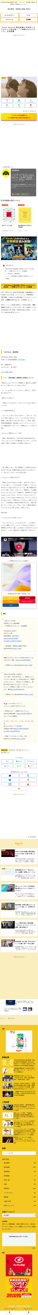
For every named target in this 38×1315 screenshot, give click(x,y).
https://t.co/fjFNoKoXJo (17, 689)
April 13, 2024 (28, 694)
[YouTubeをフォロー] (25, 194)
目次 (7, 265)
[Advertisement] (19, 55)
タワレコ (10, 598)
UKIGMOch (15, 170)
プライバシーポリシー (10, 1309)
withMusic (12, 750)
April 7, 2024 (17, 648)
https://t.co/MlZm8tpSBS (21, 728)
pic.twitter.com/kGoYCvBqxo (12, 641)
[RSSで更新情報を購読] (28, 194)
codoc (33, 1247)
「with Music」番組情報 (13, 273)
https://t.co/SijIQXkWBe (11, 638)
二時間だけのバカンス (23, 750)
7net (11, 605)
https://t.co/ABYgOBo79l (24, 713)
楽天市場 (27, 598)
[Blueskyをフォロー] (18, 194)
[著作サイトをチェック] (13, 194)
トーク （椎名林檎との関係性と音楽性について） (20, 276)
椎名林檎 (5, 750)
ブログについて (28, 1309)
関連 (7, 278)
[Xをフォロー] (15, 194)
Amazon (10, 601)
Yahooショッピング (27, 601)
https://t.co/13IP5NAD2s (23, 660)
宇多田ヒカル (6, 752)
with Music (21, 359)
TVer (2, 372)
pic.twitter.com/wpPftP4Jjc (12, 731)
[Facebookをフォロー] (20, 194)
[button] (31, 106)
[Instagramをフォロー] (23, 194)
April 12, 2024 (21, 738)
